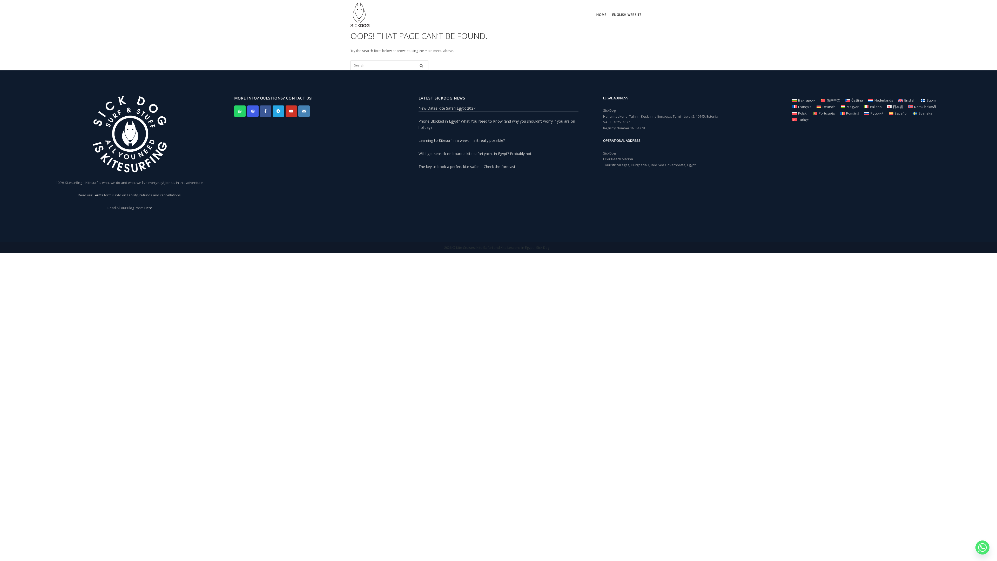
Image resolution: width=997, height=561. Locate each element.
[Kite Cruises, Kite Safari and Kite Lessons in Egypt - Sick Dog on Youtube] (291, 111)
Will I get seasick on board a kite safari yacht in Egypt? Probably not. (475, 153)
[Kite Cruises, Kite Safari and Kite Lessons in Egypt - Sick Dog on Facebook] (265, 111)
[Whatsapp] (982, 547)
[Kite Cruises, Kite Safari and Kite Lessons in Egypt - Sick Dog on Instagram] (253, 111)
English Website (627, 14)
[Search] (421, 66)
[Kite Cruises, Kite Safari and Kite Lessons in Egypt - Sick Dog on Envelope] (304, 111)
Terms (98, 195)
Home (601, 14)
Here (148, 207)
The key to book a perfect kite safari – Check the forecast (467, 166)
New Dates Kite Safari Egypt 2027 (447, 108)
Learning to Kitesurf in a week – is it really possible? (462, 140)
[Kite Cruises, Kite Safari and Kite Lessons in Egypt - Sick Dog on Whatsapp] (240, 111)
